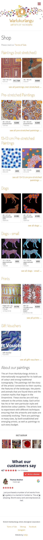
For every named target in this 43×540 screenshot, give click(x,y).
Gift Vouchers (11, 325)
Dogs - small (10, 233)
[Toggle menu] (39, 4)
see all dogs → (35, 225)
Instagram (21, 435)
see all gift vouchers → (31, 359)
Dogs (5, 188)
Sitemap (23, 527)
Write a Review (33, 474)
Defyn (25, 535)
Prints (5, 278)
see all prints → (34, 317)
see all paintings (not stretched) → (25, 87)
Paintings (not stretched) (18, 52)
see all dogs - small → (31, 270)
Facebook (32, 527)
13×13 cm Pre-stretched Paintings (17, 140)
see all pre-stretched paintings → (26, 130)
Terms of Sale (20, 45)
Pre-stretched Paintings (18, 94)
